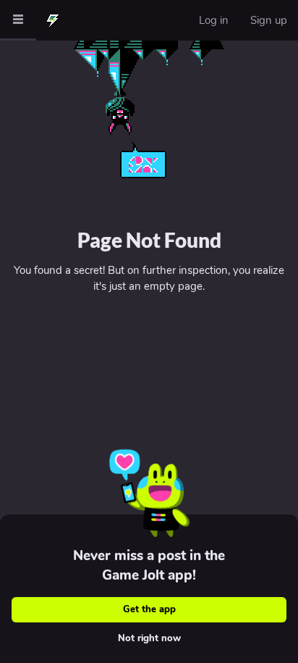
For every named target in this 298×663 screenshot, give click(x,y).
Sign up (268, 20)
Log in (214, 20)
